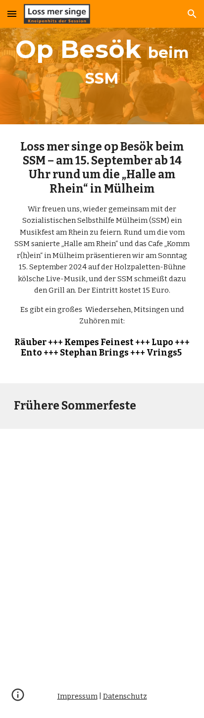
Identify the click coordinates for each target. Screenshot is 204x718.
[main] (102, 62)
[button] (12, 13)
